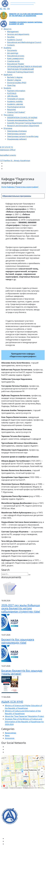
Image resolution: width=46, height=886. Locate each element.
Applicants (8, 74)
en (8, 8)
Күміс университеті (15, 58)
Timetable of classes (15, 99)
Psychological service (16, 107)
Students (7, 88)
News (7, 735)
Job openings (12, 53)
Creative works (13, 61)
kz (1, 8)
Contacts (11, 45)
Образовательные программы (16, 196)
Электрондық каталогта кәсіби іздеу (22, 136)
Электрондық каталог (16, 133)
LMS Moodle (12, 96)
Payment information (16, 90)
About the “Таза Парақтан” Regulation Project (24, 716)
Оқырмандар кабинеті (17, 139)
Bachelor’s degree (14, 77)
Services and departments (18, 34)
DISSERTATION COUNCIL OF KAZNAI (22, 117)
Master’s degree (14, 80)
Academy (7, 47)
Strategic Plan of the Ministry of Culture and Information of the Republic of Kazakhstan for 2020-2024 (24, 722)
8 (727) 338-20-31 (8, 806)
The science (8, 115)
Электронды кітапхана (17, 131)
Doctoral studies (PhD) (16, 82)
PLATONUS (11, 93)
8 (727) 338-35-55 (8, 867)
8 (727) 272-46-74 (8, 799)
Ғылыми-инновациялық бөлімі (20, 120)
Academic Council (14, 39)
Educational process (15, 56)
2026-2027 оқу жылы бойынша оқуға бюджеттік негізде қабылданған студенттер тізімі (20, 608)
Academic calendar (15, 104)
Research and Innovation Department (23, 125)
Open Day (11, 85)
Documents (12, 50)
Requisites (11, 109)
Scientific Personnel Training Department (24, 123)
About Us (7, 29)
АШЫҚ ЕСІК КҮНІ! (12, 701)
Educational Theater (15, 64)
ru (4, 8)
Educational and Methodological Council (24, 42)
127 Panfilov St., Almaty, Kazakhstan (15, 160)
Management (13, 31)
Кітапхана (8, 128)
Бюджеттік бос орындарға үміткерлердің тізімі (17, 641)
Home (3, 187)
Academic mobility (15, 101)
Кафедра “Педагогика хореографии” (23, 187)
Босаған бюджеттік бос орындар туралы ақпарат (21, 672)
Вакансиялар (10, 733)
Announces (9, 738)
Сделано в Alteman (23, 884)
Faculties (11, 37)
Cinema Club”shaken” (16, 112)
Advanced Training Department (20, 72)
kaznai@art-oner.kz (8, 155)
